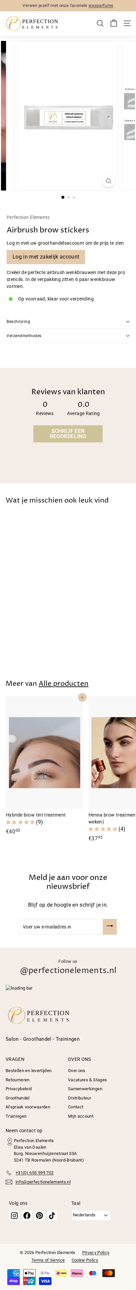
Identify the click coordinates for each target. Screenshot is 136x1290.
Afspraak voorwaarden (28, 1106)
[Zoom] (108, 181)
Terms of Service (48, 1260)
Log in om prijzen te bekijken (36, 647)
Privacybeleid (19, 1088)
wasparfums (101, 5)
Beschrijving (18, 321)
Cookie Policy (85, 1260)
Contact (75, 1106)
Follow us (68, 967)
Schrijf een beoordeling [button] (68, 433)
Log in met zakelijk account (46, 257)
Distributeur (79, 1098)
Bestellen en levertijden (28, 1070)
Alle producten (63, 683)
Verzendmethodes (24, 335)
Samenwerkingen (85, 1088)
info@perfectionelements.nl (43, 1181)
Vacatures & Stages (87, 1079)
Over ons (76, 1070)
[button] (21, 822)
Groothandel (18, 1098)
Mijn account (80, 1116)
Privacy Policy (96, 1252)
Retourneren (18, 1079)
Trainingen (16, 1116)
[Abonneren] (110, 927)
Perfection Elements (28, 217)
